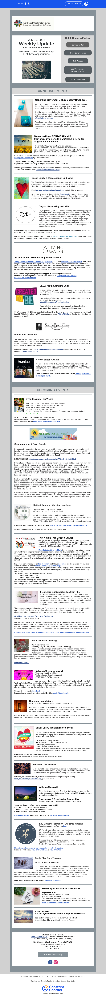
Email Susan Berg (39, 937)
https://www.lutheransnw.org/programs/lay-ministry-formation (38, 848)
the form (61, 564)
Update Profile (46, 981)
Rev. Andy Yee (55, 850)
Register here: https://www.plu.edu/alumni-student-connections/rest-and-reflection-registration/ (51, 632)
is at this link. (28, 754)
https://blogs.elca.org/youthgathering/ (54, 302)
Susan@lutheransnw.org (23, 158)
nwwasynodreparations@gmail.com (50, 190)
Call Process (78, 61)
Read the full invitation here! (25, 278)
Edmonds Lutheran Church (71, 262)
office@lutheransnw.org (44, 118)
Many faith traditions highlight (50, 550)
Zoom (65, 826)
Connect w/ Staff (78, 45)
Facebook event (38, 691)
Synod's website (66, 194)
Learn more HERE (21, 663)
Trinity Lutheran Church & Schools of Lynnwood (33, 262)
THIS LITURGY (63, 314)
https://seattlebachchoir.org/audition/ (49, 349)
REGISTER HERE (21, 815)
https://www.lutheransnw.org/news (46, 421)
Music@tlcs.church (60, 693)
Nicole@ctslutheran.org (59, 816)
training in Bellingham (53, 880)
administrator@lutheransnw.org (48, 170)
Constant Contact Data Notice (64, 981)
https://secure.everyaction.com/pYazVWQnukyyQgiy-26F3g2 (52, 459)
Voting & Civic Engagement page (48, 566)
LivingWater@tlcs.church (66, 276)
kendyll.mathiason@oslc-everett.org (27, 779)
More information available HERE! (55, 903)
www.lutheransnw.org (53, 955)
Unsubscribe (35, 981)
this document (43, 564)
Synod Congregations (78, 53)
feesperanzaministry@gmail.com (64, 237)
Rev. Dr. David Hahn (39, 850)
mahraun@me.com (30, 351)
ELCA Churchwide (78, 79)
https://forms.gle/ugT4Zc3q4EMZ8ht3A (68, 525)
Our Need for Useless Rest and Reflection (34, 616)
